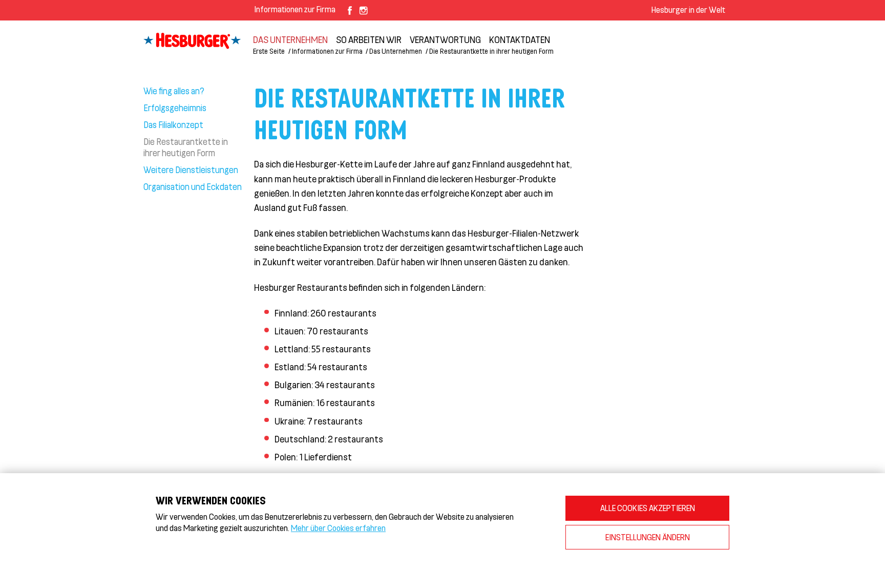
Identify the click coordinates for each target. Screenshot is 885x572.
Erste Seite (269, 51)
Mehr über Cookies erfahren (338, 528)
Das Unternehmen (290, 39)
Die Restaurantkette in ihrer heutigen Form (185, 147)
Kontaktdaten (519, 39)
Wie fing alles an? (173, 91)
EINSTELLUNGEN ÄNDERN (647, 537)
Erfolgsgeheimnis (174, 107)
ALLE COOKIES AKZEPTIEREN (647, 508)
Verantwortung (445, 39)
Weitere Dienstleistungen (190, 169)
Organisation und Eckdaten (192, 186)
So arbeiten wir (369, 39)
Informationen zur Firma (294, 9)
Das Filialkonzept (173, 124)
